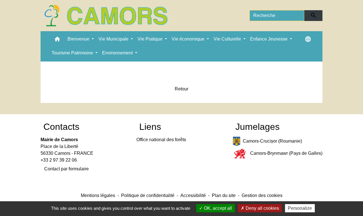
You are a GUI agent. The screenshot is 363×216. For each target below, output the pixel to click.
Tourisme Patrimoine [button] (73, 52)
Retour (181, 88)
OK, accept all (217, 208)
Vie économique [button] (189, 39)
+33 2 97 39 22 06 (59, 160)
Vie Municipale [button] (114, 39)
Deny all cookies (261, 208)
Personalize (300, 208)
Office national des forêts (161, 139)
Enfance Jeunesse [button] (269, 39)
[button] (57, 40)
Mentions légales (98, 195)
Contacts (61, 127)
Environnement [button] (118, 52)
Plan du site (224, 195)
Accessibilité (193, 195)
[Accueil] (106, 15)
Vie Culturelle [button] (228, 39)
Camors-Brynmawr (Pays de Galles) (286, 153)
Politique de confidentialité (147, 195)
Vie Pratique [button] (151, 39)
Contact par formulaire (66, 168)
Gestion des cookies (262, 195)
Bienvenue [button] (78, 39)
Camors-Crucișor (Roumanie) (272, 141)
